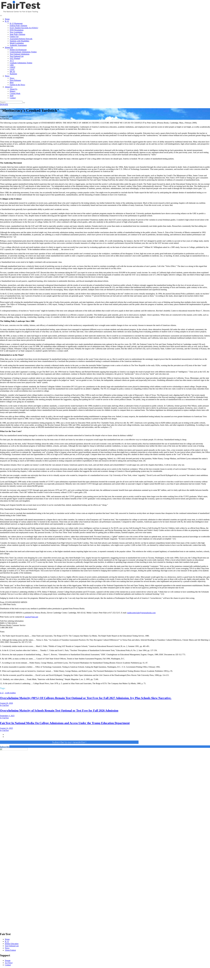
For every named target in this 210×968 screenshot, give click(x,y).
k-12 (2, 693)
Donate (7, 960)
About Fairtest (10, 950)
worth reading (10, 693)
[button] (4, 746)
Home (7, 939)
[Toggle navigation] (1, 15)
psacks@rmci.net (31, 617)
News (7, 948)
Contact (8, 965)
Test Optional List (12, 946)
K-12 (7, 941)
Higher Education (11, 944)
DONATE (4, 104)
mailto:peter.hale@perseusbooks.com (141, 613)
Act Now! (9, 963)
